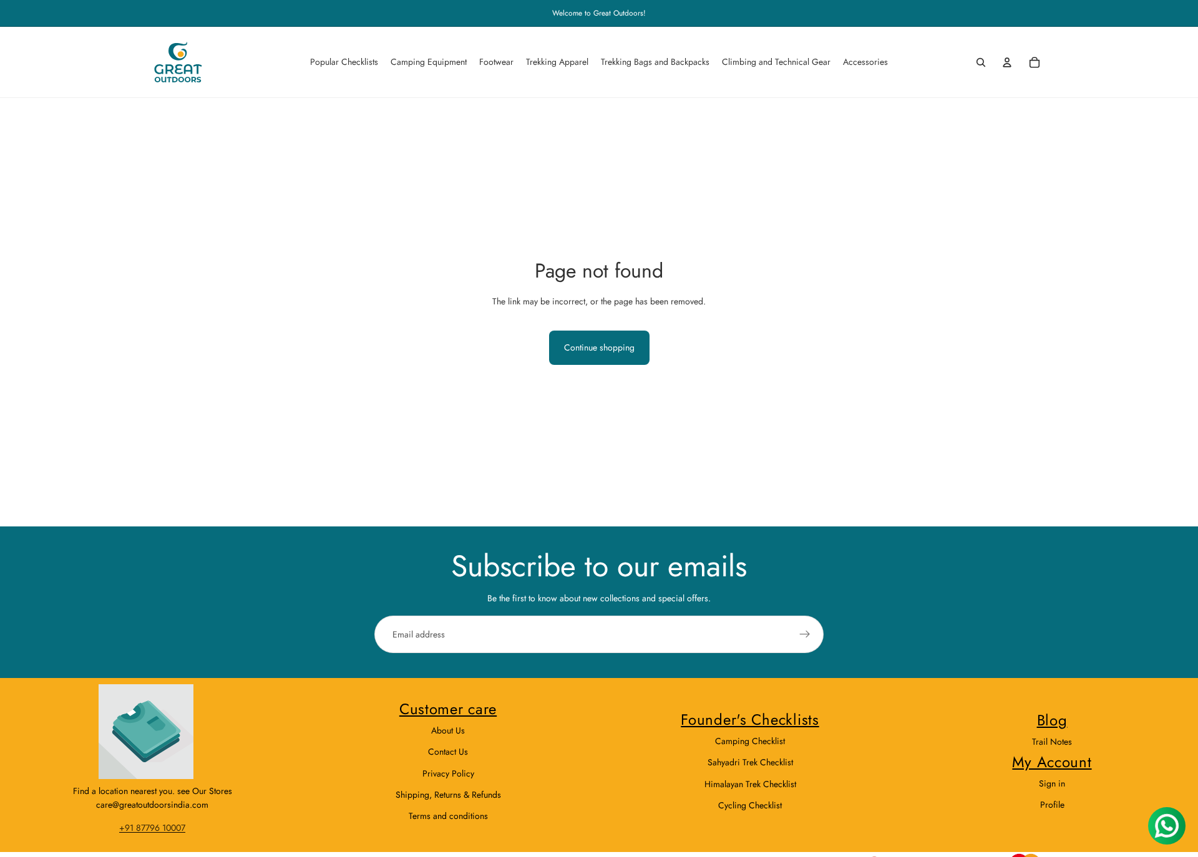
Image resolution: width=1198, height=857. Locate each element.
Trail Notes (1052, 741)
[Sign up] (805, 634)
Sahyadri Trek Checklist (750, 762)
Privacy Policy (448, 773)
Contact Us (448, 751)
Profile (1052, 804)
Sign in (1052, 783)
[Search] (981, 62)
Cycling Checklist (750, 805)
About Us (448, 730)
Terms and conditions (448, 816)
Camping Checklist (750, 741)
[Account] (1007, 62)
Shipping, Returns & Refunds (448, 794)
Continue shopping (599, 347)
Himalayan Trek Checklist (750, 784)
